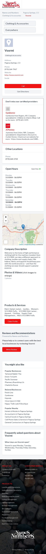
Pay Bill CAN (29, 478)
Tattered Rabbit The (13, 374)
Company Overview (8, 469)
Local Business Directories (11, 487)
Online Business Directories (11, 490)
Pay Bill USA (29, 475)
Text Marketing (7, 521)
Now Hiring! (6, 472)
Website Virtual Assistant (10, 496)
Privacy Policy (17, 550)
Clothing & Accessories (11, 15)
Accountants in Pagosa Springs (17, 414)
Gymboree (9, 395)
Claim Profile (13, 321)
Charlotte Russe (11, 385)
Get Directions (23, 91)
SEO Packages (7, 509)
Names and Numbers (10, 13)
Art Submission (30, 472)
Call (23, 86)
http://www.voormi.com (14, 75)
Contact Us (5, 475)
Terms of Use (29, 550)
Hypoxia (8, 398)
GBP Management (8, 502)
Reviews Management (9, 505)
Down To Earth (11, 377)
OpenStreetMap (30, 244)
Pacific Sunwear (11, 379)
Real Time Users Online (10, 524)
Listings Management (9, 499)
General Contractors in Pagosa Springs (20, 422)
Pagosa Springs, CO (31, 13)
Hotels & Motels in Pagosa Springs (18, 411)
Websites (5, 493)
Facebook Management (10, 518)
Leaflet (21, 244)
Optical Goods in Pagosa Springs (18, 417)
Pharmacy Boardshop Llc (14, 382)
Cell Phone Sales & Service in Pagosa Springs (23, 419)
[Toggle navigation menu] (42, 4)
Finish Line (9, 392)
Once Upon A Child (12, 401)
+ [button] (6, 217)
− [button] (6, 220)
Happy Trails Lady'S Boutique (16, 404)
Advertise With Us (31, 469)
